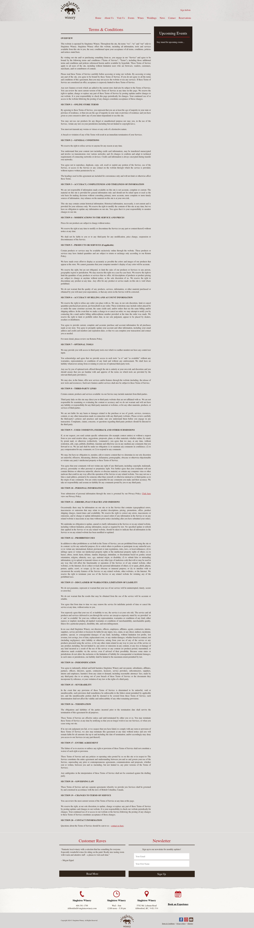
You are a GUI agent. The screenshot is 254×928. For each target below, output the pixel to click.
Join (188, 10)
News (162, 17)
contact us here (117, 825)
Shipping (190, 923)
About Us (109, 17)
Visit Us (121, 17)
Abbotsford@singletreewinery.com (82, 908)
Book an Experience (178, 904)
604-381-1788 (82, 905)
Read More (92, 873)
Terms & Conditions (168, 923)
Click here (146, 493)
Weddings (152, 17)
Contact (172, 17)
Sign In (183, 10)
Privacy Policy (181, 923)
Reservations (185, 17)
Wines (140, 17)
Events (131, 17)
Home (98, 17)
